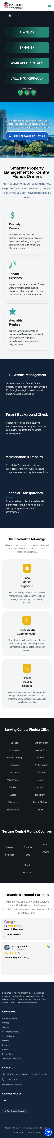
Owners (5, 1023)
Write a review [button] (14, 934)
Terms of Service (34, 1132)
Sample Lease (8, 1036)
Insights (5, 1040)
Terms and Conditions (11, 1058)
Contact (5, 1049)
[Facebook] (5, 1100)
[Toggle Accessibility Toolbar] (48, 1132)
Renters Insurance (10, 1031)
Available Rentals (9, 1018)
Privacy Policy (8, 1054)
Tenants (5, 1027)
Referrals (6, 1045)
